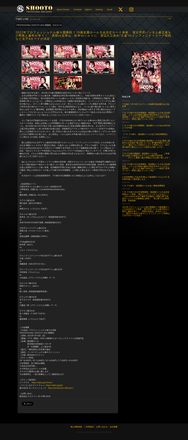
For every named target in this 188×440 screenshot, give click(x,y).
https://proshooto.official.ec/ (60, 388)
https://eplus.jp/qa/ (54, 385)
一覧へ (169, 18)
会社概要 (114, 426)
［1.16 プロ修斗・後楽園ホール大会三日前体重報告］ (145, 134)
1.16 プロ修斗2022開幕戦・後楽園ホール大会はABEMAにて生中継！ (146, 126)
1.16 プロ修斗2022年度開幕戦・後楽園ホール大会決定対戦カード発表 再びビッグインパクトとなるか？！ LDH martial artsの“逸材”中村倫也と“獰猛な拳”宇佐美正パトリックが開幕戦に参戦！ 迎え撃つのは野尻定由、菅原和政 (145, 196)
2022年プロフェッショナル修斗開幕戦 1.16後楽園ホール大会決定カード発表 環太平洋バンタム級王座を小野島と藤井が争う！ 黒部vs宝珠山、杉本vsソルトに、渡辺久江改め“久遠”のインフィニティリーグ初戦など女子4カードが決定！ (146, 211)
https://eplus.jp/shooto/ (42, 382)
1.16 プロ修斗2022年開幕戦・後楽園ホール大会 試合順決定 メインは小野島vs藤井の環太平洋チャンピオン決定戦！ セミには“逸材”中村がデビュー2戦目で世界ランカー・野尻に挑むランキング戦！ (146, 115)
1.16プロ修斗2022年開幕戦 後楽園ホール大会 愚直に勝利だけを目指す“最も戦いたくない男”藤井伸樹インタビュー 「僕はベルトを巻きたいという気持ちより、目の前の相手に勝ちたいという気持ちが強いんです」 (146, 143)
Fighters (88, 9)
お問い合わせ (102, 426)
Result (109, 9)
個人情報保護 (76, 426)
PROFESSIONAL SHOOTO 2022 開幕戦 (39, 25)
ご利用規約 (89, 426)
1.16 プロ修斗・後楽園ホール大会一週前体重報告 (143, 185)
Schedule (77, 9)
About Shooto (63, 9)
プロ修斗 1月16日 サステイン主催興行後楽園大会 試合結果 (146, 105)
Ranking (99, 9)
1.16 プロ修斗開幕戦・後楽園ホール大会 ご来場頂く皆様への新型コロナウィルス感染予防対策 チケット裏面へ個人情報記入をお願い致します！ (146, 155)
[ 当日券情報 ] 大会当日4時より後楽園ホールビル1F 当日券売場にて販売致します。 (145, 178)
